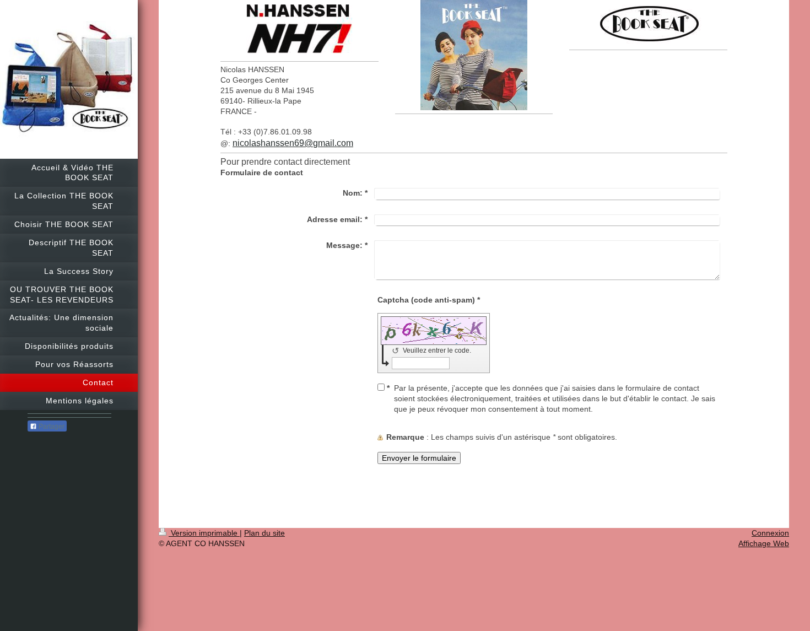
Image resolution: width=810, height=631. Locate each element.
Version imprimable (204, 532)
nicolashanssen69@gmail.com (293, 143)
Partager (50, 426)
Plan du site (264, 532)
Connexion (770, 532)
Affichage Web (763, 543)
